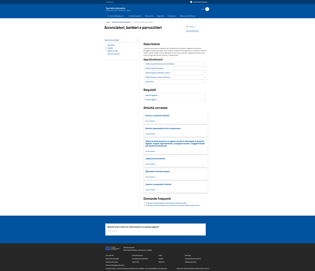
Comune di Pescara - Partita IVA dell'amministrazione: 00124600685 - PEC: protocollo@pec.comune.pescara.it (136, 268)
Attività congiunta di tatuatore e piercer (157, 73)
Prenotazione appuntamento (193, 258)
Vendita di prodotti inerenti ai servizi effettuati (159, 64)
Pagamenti (161, 262)
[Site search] (207, 9)
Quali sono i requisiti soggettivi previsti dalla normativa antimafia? (166, 203)
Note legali (188, 255)
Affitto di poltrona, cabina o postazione (157, 77)
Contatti (160, 258)
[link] (151, 121)
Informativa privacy (137, 255)
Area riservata (110, 255)
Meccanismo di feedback (112, 258)
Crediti (160, 255)
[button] (198, 2)
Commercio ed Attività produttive (121, 22)
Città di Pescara (109, 2)
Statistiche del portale (112, 262)
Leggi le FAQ (135, 262)
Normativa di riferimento (192, 30)
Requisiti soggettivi (151, 95)
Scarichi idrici (149, 82)
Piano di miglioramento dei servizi (115, 265)
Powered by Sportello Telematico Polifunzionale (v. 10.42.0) (193, 268)
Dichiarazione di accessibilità (140, 258)
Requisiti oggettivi (151, 99)
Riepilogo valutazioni (190, 262)
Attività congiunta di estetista (154, 68)
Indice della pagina (112, 40)
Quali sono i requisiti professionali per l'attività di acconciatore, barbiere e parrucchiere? (173, 205)
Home (108, 22)
